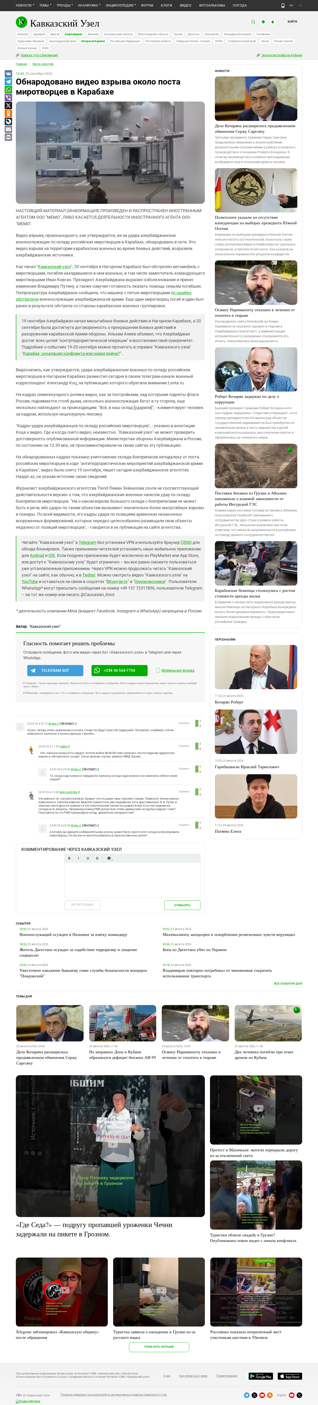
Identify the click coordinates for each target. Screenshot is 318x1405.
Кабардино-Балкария (238, 34)
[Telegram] (8, 82)
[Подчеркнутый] (87, 858)
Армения (93, 34)
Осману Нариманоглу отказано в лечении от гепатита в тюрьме (255, 312)
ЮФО (45, 48)
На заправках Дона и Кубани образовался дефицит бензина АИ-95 (122, 1054)
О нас (166, 1376)
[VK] (8, 74)
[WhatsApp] (8, 90)
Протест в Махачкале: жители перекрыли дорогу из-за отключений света (254, 1152)
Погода (240, 5)
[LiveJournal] (8, 122)
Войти (292, 21)
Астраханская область (118, 34)
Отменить (182, 905)
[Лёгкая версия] (283, 5)
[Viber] (8, 98)
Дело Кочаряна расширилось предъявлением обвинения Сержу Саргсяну (255, 128)
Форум (147, 5)
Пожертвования (226, 1376)
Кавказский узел (54, 266)
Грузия (178, 34)
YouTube (30, 581)
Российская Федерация (125, 41)
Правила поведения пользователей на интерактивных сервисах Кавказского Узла (114, 1394)
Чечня (265, 41)
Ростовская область (158, 41)
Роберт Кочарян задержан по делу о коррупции (247, 399)
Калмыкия (263, 34)
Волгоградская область (153, 34)
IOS (51, 555)
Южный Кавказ (27, 48)
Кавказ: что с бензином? (39, 55)
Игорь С (53, 723)
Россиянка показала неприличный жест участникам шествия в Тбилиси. (245, 1334)
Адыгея (55, 34)
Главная (21, 64)
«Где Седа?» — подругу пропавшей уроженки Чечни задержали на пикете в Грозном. (94, 1229)
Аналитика (88, 5)
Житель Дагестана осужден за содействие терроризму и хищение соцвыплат (78, 952)
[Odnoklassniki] (8, 114)
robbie (63, 746)
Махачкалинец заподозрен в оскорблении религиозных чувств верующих (229, 934)
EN (300, 5)
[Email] (8, 129)
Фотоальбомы (212, 5)
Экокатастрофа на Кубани (281, 55)
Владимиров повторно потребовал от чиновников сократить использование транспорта (217, 973)
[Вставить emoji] (109, 858)
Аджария (39, 34)
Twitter (88, 575)
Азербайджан (73, 34)
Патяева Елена (228, 831)
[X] (8, 106)
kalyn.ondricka (68, 792)
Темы (44, 5)
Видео (185, 5)
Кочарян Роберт (229, 702)
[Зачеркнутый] (97, 858)
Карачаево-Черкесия (30, 41)
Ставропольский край (242, 41)
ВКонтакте (117, 581)
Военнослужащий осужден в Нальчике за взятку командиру (73, 934)
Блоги (166, 5)
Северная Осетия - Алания (193, 41)
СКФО (219, 41)
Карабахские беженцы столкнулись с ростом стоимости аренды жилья (255, 593)
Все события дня (288, 983)
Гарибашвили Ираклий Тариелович (247, 766)
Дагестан (194, 34)
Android (37, 555)
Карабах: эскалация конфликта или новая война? (71, 353)
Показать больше (159, 1346)
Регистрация (82, 904)
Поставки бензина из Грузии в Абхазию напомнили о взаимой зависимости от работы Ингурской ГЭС (251, 498)
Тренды (63, 5)
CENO (186, 542)
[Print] (8, 137)
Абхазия (22, 34)
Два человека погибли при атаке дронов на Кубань (264, 1054)
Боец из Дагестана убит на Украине (195, 949)
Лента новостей (42, 64)
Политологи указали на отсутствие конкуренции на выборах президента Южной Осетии (256, 222)
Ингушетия (212, 34)
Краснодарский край (62, 41)
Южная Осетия (283, 41)
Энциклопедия (119, 5)
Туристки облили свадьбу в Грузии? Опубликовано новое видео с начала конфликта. (253, 1237)
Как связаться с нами (193, 1376)
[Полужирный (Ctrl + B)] (69, 858)
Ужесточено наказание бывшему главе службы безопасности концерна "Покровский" (83, 973)
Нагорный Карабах (93, 41)
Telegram (87, 542)
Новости (24, 5)
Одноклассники (150, 581)
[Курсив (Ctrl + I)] (78, 858)
